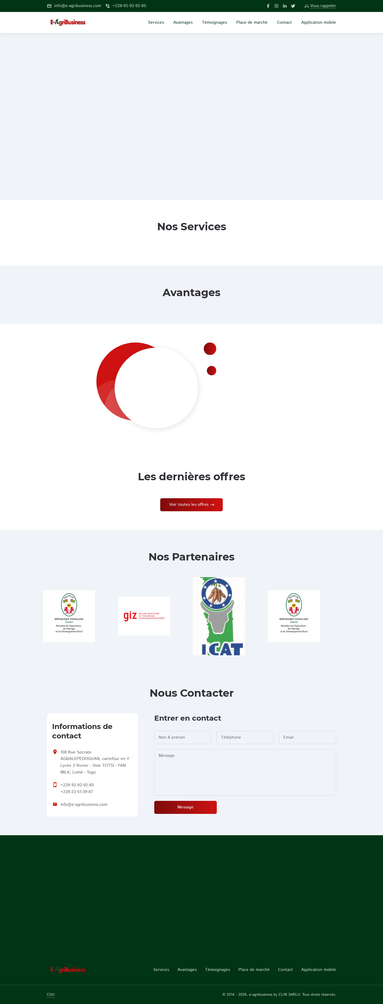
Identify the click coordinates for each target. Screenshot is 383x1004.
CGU (51, 994)
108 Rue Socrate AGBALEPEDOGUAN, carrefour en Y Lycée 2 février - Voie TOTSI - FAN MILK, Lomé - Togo (94, 762)
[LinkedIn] (285, 6)
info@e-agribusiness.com (83, 805)
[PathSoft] (80, 970)
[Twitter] (293, 6)
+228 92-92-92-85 (77, 785)
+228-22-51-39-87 (76, 792)
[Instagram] (276, 6)
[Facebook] (268, 6)
